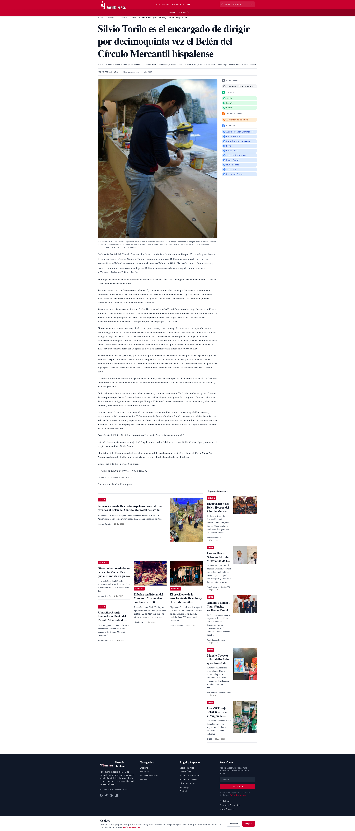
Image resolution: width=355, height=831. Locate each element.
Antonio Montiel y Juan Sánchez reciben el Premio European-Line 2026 (218, 610)
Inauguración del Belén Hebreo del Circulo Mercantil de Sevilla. (218, 509)
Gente (124, 17)
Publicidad (225, 801)
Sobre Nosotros (187, 767)
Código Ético (185, 771)
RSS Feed (144, 779)
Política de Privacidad (190, 775)
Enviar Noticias (227, 809)
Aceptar (248, 823)
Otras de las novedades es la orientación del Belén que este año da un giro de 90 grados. (114, 574)
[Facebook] (101, 795)
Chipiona (171, 12)
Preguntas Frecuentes (230, 805)
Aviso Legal (185, 787)
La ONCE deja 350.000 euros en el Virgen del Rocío (217, 714)
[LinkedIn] (116, 795)
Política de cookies (131, 827)
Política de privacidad (238, 795)
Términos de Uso (187, 783)
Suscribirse (237, 786)
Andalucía (184, 12)
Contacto (184, 791)
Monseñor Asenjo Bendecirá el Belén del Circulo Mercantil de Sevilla (112, 618)
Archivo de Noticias (149, 775)
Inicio (100, 17)
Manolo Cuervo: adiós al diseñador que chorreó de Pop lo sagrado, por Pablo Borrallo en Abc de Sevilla (219, 665)
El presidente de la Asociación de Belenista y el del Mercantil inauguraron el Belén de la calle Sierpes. (186, 602)
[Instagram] (111, 795)
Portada (112, 17)
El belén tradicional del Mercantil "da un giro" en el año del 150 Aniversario (148, 600)
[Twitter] (106, 795)
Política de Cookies (188, 779)
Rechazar (234, 823)
